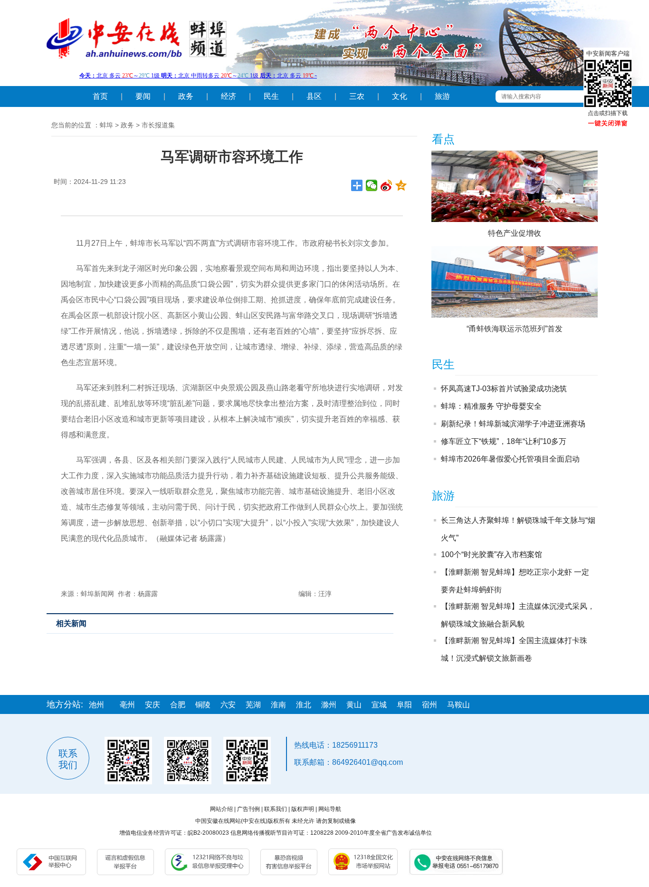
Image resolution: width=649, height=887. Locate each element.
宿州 (429, 705)
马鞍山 (458, 705)
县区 (314, 96)
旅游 (442, 96)
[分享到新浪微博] (386, 185)
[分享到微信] (372, 185)
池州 (96, 705)
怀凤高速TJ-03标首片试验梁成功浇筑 (504, 389)
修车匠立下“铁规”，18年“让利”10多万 (503, 441)
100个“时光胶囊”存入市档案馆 (491, 554)
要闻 (143, 96)
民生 (271, 96)
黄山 (354, 705)
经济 (228, 96)
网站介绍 (221, 809)
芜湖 (253, 705)
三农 (356, 96)
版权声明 (302, 809)
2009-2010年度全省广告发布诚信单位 (383, 832)
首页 (100, 96)
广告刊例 (248, 809)
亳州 (127, 705)
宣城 (379, 705)
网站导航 (329, 809)
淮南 (278, 705)
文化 (399, 96)
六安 (228, 705)
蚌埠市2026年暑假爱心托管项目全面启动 (510, 459)
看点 (443, 139)
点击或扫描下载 (608, 113)
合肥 (177, 705)
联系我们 (275, 809)
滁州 (328, 705)
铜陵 (202, 705)
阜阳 (404, 705)
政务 (185, 96)
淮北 (303, 705)
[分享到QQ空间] (401, 185)
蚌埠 (106, 125)
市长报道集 (158, 125)
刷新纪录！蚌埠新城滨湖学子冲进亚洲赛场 (513, 424)
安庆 (152, 705)
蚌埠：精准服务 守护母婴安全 (491, 406)
